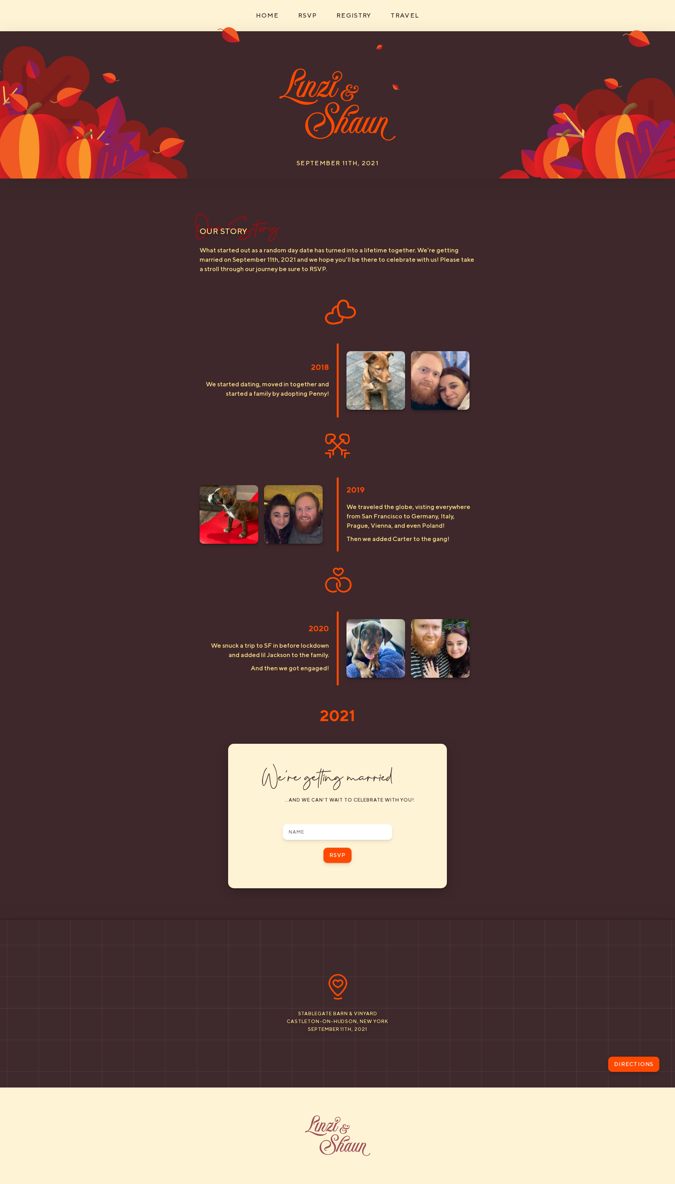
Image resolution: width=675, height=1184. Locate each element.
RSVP (307, 15)
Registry (353, 15)
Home (267, 15)
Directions (634, 1064)
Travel (405, 15)
